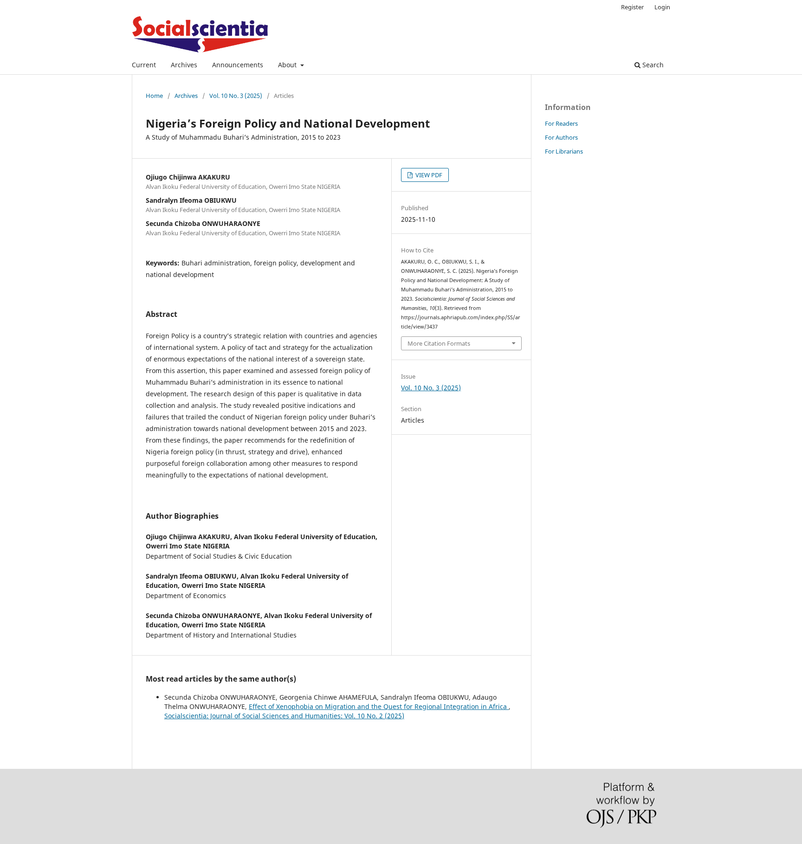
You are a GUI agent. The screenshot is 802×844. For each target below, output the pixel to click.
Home (154, 95)
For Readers (561, 123)
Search (652, 64)
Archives (184, 64)
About (288, 64)
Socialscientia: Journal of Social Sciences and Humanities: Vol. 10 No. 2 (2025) (284, 715)
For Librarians (564, 151)
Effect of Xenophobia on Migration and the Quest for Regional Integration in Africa (379, 706)
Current (144, 64)
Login (662, 7)
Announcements (237, 64)
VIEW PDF (428, 175)
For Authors (561, 137)
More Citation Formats (438, 343)
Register (632, 7)
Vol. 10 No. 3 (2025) (235, 95)
